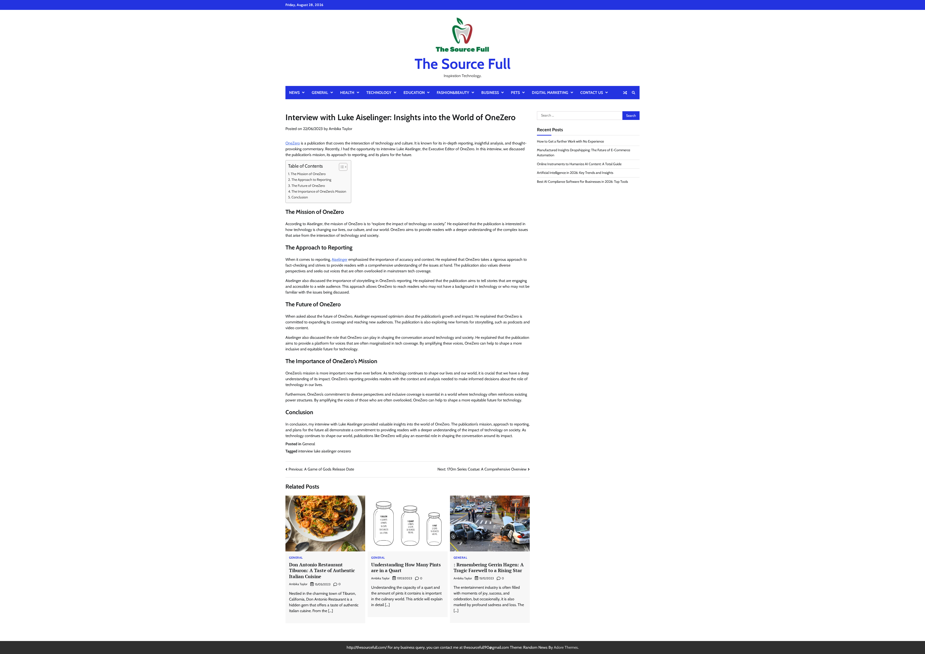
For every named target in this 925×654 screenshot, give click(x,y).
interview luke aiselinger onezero (324, 451)
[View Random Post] (625, 92)
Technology (378, 92)
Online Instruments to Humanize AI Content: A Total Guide (579, 164)
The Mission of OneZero (308, 174)
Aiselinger (339, 259)
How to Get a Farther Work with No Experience (570, 141)
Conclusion (299, 197)
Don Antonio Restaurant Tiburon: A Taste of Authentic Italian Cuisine (322, 571)
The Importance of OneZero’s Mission (318, 191)
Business (490, 92)
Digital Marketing (550, 92)
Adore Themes (566, 647)
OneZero (292, 143)
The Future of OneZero (308, 185)
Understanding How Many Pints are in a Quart (406, 568)
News (294, 92)
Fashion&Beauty (453, 92)
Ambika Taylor (340, 128)
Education (414, 92)
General (320, 92)
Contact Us (591, 92)
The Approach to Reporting (311, 179)
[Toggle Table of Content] (340, 167)
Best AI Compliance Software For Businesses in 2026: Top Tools (582, 181)
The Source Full (463, 63)
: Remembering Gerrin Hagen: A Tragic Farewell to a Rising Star (489, 568)
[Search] (633, 92)
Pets (515, 92)
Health (347, 92)
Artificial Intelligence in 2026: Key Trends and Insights (575, 172)
